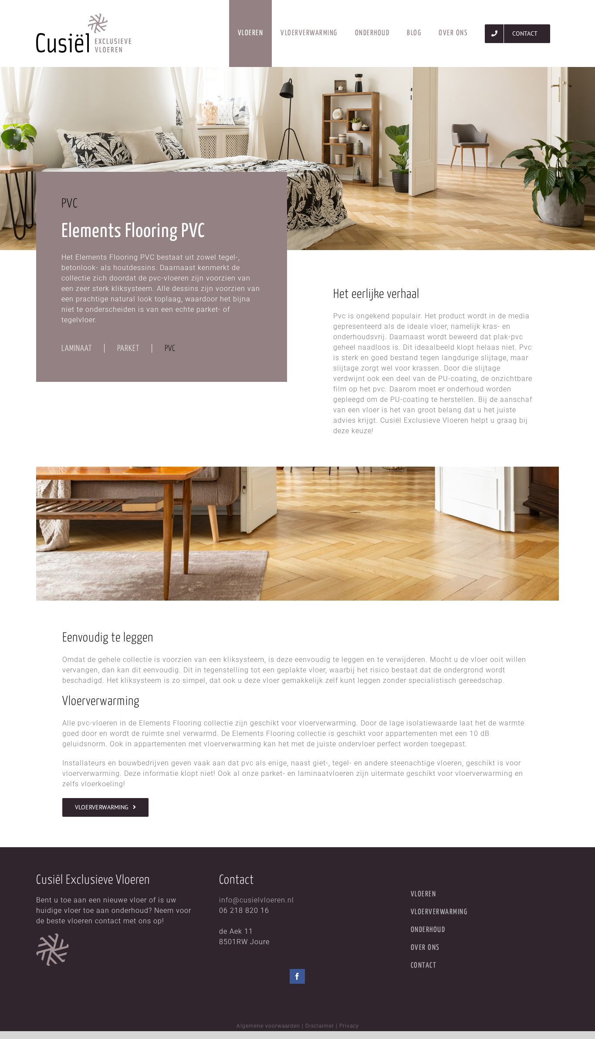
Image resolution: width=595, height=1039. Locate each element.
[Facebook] (297, 976)
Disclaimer (319, 1026)
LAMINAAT (76, 348)
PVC (170, 348)
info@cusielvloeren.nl (256, 900)
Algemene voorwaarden (268, 1026)
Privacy (349, 1026)
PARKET (128, 348)
